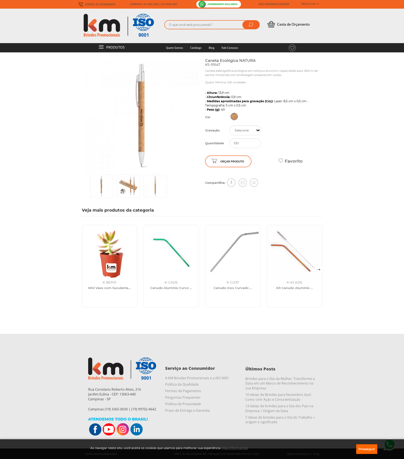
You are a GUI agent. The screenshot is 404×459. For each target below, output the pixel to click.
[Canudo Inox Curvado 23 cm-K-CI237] (232, 252)
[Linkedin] (136, 429)
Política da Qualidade (182, 384)
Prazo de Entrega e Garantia (187, 410)
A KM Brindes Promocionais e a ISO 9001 (197, 378)
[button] (318, 269)
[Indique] (242, 182)
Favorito (294, 161)
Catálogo (196, 48)
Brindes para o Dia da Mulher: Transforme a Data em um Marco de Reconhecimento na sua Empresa (280, 383)
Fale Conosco (230, 48)
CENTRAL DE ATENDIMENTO (99, 4)
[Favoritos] (292, 48)
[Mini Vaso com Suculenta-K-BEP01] (109, 252)
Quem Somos (174, 48)
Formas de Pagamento (183, 391)
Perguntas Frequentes (183, 397)
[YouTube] (109, 429)
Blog (211, 48)
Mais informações (235, 448)
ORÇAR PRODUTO (232, 161)
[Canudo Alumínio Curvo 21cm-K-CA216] (171, 252)
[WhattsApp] (254, 182)
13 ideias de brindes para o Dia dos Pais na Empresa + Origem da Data (279, 408)
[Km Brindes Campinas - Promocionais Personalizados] (122, 25)
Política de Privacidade (183, 404)
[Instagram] (122, 429)
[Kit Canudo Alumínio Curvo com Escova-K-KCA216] (294, 252)
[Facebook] (231, 182)
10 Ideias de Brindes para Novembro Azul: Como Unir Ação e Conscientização (278, 397)
